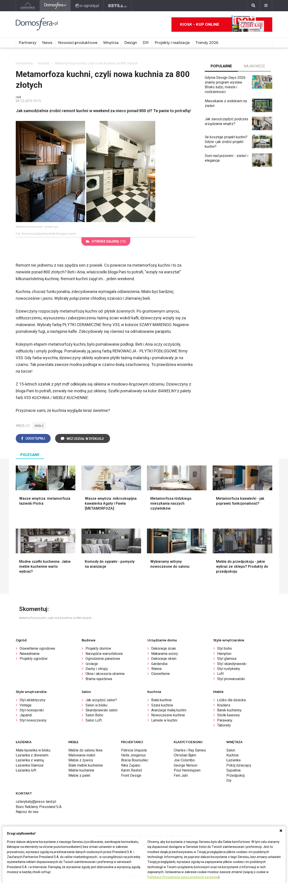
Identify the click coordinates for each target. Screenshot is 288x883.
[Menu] (266, 5)
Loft (220, 674)
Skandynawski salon (101, 710)
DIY (146, 43)
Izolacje (92, 664)
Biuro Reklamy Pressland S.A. (39, 807)
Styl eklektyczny (32, 700)
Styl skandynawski (231, 664)
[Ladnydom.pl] (28, 5)
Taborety (224, 725)
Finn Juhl (181, 775)
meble (39, 425)
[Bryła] (117, 5)
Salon (230, 750)
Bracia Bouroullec (134, 760)
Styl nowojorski (32, 710)
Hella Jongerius (133, 755)
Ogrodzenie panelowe (103, 658)
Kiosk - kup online (199, 24)
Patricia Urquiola (134, 750)
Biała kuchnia (161, 700)
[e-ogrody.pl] (87, 5)
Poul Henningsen (187, 770)
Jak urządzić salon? (101, 700)
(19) (109, 241)
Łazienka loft (26, 770)
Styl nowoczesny (33, 720)
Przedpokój (235, 775)
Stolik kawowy (228, 715)
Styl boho (224, 648)
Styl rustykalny (228, 669)
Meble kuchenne (81, 770)
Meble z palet (79, 775)
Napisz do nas (27, 812)
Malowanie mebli (81, 755)
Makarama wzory (164, 653)
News (47, 43)
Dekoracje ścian (163, 648)
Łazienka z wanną (30, 760)
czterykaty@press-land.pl (36, 801)
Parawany (224, 720)
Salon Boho (94, 715)
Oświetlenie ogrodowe (37, 648)
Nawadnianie (30, 653)
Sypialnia (233, 770)
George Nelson (185, 765)
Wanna (156, 669)
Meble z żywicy (80, 760)
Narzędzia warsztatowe (104, 653)
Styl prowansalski (231, 679)
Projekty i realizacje (172, 43)
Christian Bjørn (185, 755)
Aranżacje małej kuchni (168, 710)
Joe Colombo (184, 760)
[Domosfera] (55, 5)
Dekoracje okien (163, 658)
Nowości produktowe (77, 43)
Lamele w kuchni (164, 720)
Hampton (224, 653)
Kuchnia (232, 755)
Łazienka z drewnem (32, 755)
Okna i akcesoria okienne (105, 674)
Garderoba (159, 664)
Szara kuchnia (162, 705)
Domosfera (24, 63)
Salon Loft (94, 720)
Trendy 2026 (206, 43)
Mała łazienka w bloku (33, 750)
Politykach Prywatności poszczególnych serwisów (182, 877)
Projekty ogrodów (33, 658)
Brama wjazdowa (99, 679)
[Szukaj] (253, 5)
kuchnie (44, 63)
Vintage (26, 705)
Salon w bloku (96, 705)
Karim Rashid (131, 770)
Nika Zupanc (130, 765)
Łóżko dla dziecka (231, 700)
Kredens (223, 705)
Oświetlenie (160, 674)
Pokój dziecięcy (238, 765)
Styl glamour (227, 658)
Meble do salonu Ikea (85, 750)
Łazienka (233, 760)
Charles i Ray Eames (190, 750)
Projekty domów (98, 648)
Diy (229, 780)
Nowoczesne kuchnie (168, 715)
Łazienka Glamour (30, 765)
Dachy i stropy (97, 669)
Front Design (131, 775)
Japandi (26, 715)
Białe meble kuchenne (85, 765)
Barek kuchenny (229, 710)
